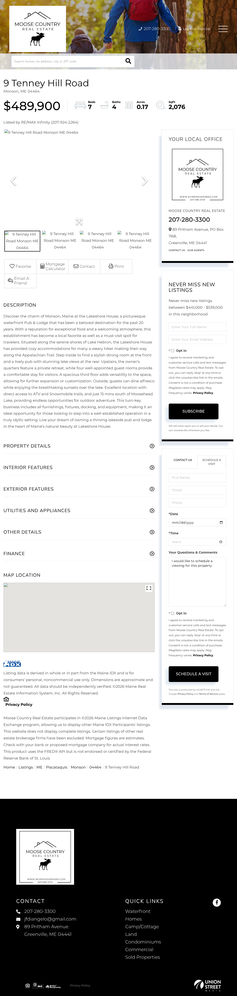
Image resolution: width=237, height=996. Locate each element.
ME (40, 767)
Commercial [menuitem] (139, 949)
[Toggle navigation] (223, 29)
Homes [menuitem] (133, 919)
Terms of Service (208, 693)
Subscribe (193, 411)
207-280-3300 (156, 29)
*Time (174, 533)
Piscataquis (56, 767)
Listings (26, 767)
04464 (95, 767)
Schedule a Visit (211, 462)
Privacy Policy (18, 705)
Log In (187, 29)
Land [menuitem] (131, 934)
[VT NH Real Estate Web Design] (207, 985)
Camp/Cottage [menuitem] (142, 927)
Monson (78, 767)
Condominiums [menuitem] (143, 942)
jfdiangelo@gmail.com (50, 919)
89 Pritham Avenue (48, 930)
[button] (128, 61)
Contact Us (177, 250)
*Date (173, 514)
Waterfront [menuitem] (138, 911)
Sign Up (203, 29)
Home (9, 767)
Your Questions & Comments (193, 552)
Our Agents (195, 250)
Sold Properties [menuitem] (142, 957)
